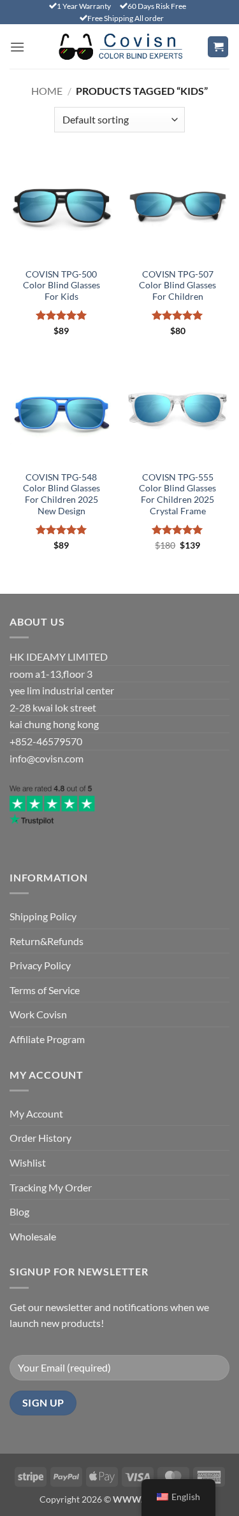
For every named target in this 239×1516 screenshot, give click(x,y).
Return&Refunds (46, 941)
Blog (19, 1211)
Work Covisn (38, 1014)
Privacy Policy (40, 965)
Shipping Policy (43, 916)
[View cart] (218, 46)
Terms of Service (45, 990)
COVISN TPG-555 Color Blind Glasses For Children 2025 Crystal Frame (177, 494)
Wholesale (33, 1236)
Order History (40, 1138)
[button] (17, 46)
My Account (36, 1113)
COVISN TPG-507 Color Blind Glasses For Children (177, 285)
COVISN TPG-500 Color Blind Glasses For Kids (61, 285)
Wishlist (28, 1162)
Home (46, 91)
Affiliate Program (47, 1039)
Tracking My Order (51, 1187)
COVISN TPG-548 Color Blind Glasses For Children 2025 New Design (61, 494)
